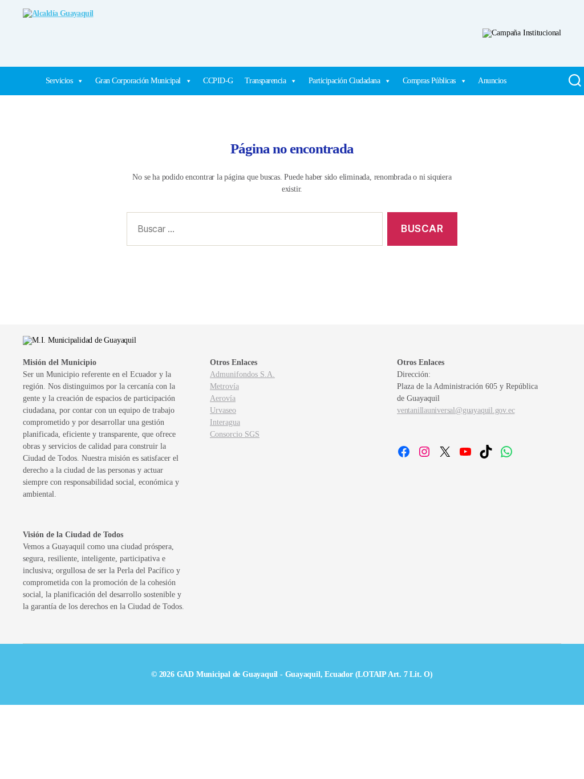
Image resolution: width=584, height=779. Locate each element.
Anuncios (492, 80)
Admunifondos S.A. (242, 374)
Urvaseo (223, 410)
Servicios (59, 80)
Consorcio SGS (234, 434)
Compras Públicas (429, 80)
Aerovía (223, 398)
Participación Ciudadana (344, 80)
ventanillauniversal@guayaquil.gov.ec (455, 410)
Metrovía (224, 386)
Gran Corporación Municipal (138, 80)
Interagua (225, 422)
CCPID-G (218, 80)
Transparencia (265, 80)
